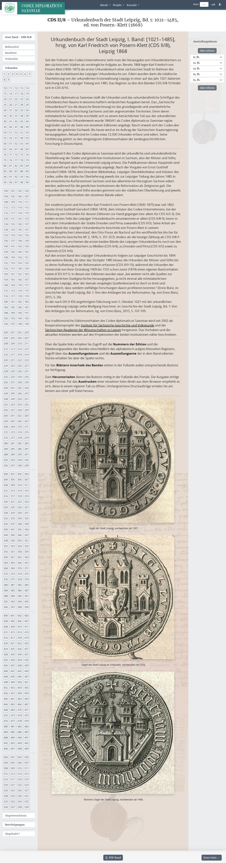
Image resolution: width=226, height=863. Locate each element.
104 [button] (6, 196)
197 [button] (13, 324)
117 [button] (13, 213)
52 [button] (16, 132)
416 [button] (6, 637)
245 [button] (13, 393)
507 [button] (26, 762)
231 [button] (26, 371)
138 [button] (20, 240)
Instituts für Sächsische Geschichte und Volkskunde (117, 325)
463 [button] (26, 698)
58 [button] (21, 138)
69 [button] (27, 149)
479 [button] (26, 721)
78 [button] (21, 160)
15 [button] (5, 93)
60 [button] (5, 143)
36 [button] (10, 116)
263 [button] (26, 415)
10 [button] (5, 88)
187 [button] (26, 307)
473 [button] (13, 715)
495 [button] (26, 743)
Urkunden (11, 67)
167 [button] (26, 279)
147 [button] (26, 252)
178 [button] (20, 296)
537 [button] (13, 807)
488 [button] (6, 737)
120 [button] (6, 218)
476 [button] (6, 721)
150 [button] (20, 257)
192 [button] (6, 318)
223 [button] (26, 360)
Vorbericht (11, 58)
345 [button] (13, 535)
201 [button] (13, 332)
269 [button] (13, 426)
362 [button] (20, 557)
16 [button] (10, 93)
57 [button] (16, 138)
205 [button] (13, 338)
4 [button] (17, 74)
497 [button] (13, 748)
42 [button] (16, 121)
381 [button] (13, 585)
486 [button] (20, 732)
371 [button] (26, 568)
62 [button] (16, 143)
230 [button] (20, 371)
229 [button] (13, 371)
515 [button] (26, 773)
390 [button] (20, 596)
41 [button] (10, 121)
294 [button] (20, 460)
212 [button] (6, 349)
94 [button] (27, 177)
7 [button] (29, 74)
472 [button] (6, 715)
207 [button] (26, 338)
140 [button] (6, 246)
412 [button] (6, 632)
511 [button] (26, 768)
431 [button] (26, 654)
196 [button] (6, 324)
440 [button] (6, 671)
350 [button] (20, 540)
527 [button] (26, 790)
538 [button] (20, 807)
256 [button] (6, 410)
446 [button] (20, 676)
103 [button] (26, 191)
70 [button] (5, 154)
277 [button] (13, 438)
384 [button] (6, 590)
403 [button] (26, 615)
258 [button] (20, 410)
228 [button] (6, 371)
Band (115, 857)
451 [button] (26, 682)
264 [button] (6, 421)
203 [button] (26, 332)
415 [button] (26, 632)
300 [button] (6, 474)
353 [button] (13, 546)
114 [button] (20, 207)
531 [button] (26, 796)
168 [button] (6, 285)
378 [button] (20, 579)
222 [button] (20, 360)
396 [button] (6, 607)
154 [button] (20, 263)
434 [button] (20, 660)
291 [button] (26, 454)
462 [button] (20, 698)
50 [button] (5, 132)
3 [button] (12, 74)
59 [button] (27, 138)
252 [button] (6, 404)
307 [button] (26, 479)
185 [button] (13, 307)
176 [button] (6, 296)
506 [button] (20, 762)
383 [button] (26, 585)
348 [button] (6, 540)
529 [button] (13, 796)
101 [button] (13, 191)
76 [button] (10, 160)
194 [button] (20, 318)
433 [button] (13, 660)
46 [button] (10, 127)
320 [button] (6, 501)
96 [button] (10, 182)
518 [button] (20, 779)
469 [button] (13, 710)
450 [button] (20, 682)
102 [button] (20, 191)
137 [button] (13, 240)
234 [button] (20, 377)
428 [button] (6, 654)
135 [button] (26, 235)
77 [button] (16, 160)
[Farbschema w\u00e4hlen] (220, 4)
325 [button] (13, 507)
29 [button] (27, 104)
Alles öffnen (207, 50)
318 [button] (20, 496)
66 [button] (10, 149)
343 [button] (26, 529)
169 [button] (13, 285)
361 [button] (13, 557)
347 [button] (26, 535)
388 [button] (6, 596)
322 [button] (20, 501)
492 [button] (6, 743)
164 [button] (6, 279)
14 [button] (27, 88)
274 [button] (20, 432)
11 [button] (10, 88)
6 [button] (25, 74)
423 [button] (26, 643)
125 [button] (13, 224)
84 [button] (27, 165)
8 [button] (4, 79)
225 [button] (13, 365)
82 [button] (16, 165)
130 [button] (20, 229)
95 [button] (5, 182)
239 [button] (26, 382)
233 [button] (13, 377)
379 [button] (26, 579)
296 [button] (6, 465)
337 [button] (13, 524)
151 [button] (26, 257)
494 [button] (20, 743)
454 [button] (20, 687)
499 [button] (26, 748)
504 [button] (6, 762)
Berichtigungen (15, 824)
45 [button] (5, 127)
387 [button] (26, 590)
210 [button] (20, 343)
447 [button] (26, 676)
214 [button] (20, 349)
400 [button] (6, 615)
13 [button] (21, 88)
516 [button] (6, 779)
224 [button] (6, 365)
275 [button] (26, 432)
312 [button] (6, 490)
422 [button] (20, 643)
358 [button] (20, 551)
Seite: (196, 4)
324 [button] (6, 507)
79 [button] (27, 160)
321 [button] (13, 501)
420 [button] (6, 643)
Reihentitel (12, 46)
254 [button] (20, 404)
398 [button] (20, 607)
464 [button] (6, 704)
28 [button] (21, 104)
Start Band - (18, 37)
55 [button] (5, 138)
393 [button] (13, 601)
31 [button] (10, 110)
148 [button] (6, 257)
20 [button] (5, 99)
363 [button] (26, 557)
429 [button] (13, 654)
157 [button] (13, 268)
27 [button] (16, 104)
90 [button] (5, 177)
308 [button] (6, 485)
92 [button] (16, 177)
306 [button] (20, 479)
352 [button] (6, 546)
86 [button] (10, 171)
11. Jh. (196, 57)
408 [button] (6, 626)
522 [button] (20, 785)
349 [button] (13, 540)
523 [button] (26, 785)
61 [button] (10, 143)
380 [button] (6, 585)
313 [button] (13, 490)
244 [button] (6, 393)
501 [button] (13, 757)
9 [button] (8, 79)
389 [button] (13, 596)
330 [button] (20, 513)
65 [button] (5, 149)
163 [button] (26, 274)
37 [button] (16, 116)
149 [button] (13, 257)
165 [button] (13, 279)
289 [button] (13, 454)
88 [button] (21, 171)
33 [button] (21, 110)
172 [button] (6, 290)
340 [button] (6, 529)
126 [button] (20, 224)
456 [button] (6, 693)
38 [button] (21, 116)
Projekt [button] (117, 5)
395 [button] (26, 601)
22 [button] (16, 99)
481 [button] (13, 726)
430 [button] (20, 654)
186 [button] (20, 307)
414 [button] (20, 632)
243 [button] (26, 388)
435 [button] (26, 660)
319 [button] (26, 496)
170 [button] (20, 285)
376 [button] (6, 579)
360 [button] (6, 557)
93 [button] (21, 177)
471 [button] (26, 710)
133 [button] (13, 235)
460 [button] (6, 698)
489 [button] (13, 737)
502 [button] (20, 757)
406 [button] (20, 621)
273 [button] (13, 432)
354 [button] (20, 546)
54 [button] (27, 132)
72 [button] (16, 154)
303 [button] (26, 474)
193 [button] (13, 318)
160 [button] (6, 274)
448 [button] (6, 682)
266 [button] (20, 421)
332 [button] (6, 518)
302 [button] (20, 474)
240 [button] (6, 388)
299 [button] (26, 465)
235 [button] (26, 377)
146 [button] (20, 252)
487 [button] (26, 732)
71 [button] (10, 154)
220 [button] (6, 360)
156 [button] (6, 268)
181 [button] (13, 301)
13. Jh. (196, 68)
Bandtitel (10, 52)
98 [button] (21, 182)
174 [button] (20, 290)
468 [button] (6, 710)
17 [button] (16, 93)
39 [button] (27, 116)
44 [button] (27, 121)
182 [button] (20, 301)
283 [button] (26, 443)
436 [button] (6, 665)
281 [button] (13, 443)
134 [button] (20, 235)
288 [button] (6, 454)
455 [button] (26, 687)
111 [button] (26, 202)
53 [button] (21, 132)
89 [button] (27, 171)
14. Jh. (196, 74)
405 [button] (13, 621)
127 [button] (26, 224)
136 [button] (6, 240)
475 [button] (26, 715)
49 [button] (27, 127)
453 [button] (13, 687)
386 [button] (20, 590)
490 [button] (20, 737)
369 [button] (13, 568)
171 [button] (26, 285)
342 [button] (20, 529)
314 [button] (20, 490)
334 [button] (20, 518)
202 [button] (20, 332)
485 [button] (13, 732)
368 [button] (6, 568)
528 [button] (6, 796)
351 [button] (26, 540)
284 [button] (6, 449)
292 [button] (6, 460)
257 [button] (13, 410)
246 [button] (20, 393)
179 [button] (26, 296)
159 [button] (26, 268)
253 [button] (13, 404)
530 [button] (20, 796)
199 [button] (26, 324)
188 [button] (6, 313)
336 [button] (6, 524)
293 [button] (13, 460)
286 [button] (20, 449)
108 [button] (6, 202)
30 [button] (5, 110)
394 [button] (20, 601)
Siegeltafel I (12, 833)
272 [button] (6, 432)
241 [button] (13, 388)
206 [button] (20, 338)
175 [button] (26, 290)
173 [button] (13, 290)
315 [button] (26, 490)
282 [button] (20, 443)
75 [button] (5, 160)
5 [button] (21, 74)
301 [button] (13, 474)
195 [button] (26, 318)
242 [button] (20, 388)
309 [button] (13, 485)
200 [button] (6, 332)
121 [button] (13, 218)
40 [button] (5, 121)
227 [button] (26, 365)
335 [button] (26, 518)
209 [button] (13, 343)
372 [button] (6, 574)
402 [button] (20, 615)
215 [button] (26, 349)
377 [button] (13, 579)
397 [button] (13, 607)
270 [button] (20, 426)
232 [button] (6, 377)
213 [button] (13, 349)
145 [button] (13, 252)
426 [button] (20, 649)
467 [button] (26, 704)
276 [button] (6, 438)
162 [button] (20, 274)
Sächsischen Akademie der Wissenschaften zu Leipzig (83, 330)
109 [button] (13, 202)
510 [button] (20, 768)
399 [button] (26, 607)
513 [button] (13, 773)
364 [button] (6, 562)
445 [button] (13, 676)
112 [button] (6, 207)
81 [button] (10, 165)
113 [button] (13, 207)
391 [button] (26, 596)
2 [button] (8, 74)
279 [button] (26, 438)
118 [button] (20, 213)
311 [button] (26, 485)
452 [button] (6, 687)
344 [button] (6, 535)
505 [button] (13, 762)
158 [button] (20, 268)
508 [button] (6, 768)
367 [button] (26, 562)
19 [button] (27, 93)
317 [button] (13, 496)
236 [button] (6, 382)
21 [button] (10, 99)
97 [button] (16, 182)
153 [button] (13, 263)
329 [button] (13, 513)
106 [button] (20, 196)
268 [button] (6, 426)
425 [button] (13, 649)
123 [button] (26, 218)
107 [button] (26, 196)
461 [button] (13, 698)
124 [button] (6, 224)
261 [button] (13, 415)
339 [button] (26, 524)
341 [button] (13, 529)
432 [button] (6, 660)
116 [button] (6, 213)
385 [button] (13, 590)
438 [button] (20, 665)
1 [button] (4, 74)
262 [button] (20, 415)
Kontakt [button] (132, 5)
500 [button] (6, 757)
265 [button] (13, 421)
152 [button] (6, 263)
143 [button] (26, 246)
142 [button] (20, 246)
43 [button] (21, 121)
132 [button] (6, 235)
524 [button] (6, 790)
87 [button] (16, 171)
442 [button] (20, 671)
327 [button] (26, 507)
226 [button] (20, 365)
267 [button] (26, 421)
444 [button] (6, 676)
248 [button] (6, 399)
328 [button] (6, 513)
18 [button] (21, 93)
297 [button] (13, 465)
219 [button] (26, 354)
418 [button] (20, 637)
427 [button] (26, 649)
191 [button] (26, 313)
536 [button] (6, 807)
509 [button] (13, 768)
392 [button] (6, 601)
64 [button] (27, 143)
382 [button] (20, 585)
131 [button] (26, 229)
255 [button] (26, 404)
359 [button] (26, 551)
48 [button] (21, 127)
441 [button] (13, 671)
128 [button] (6, 229)
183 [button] (26, 301)
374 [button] (20, 574)
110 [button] (20, 202)
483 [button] (26, 726)
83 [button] (21, 165)
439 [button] (26, 665)
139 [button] (26, 240)
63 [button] (21, 143)
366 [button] (20, 562)
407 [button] (26, 621)
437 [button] (13, 665)
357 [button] (13, 551)
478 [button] (20, 721)
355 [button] (26, 546)
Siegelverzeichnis (15, 815)
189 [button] (13, 313)
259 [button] (26, 410)
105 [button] (13, 196)
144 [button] (6, 252)
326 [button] (20, 507)
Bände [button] (104, 5)
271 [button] (26, 426)
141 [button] (13, 246)
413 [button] (13, 632)
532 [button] (6, 801)
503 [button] (26, 757)
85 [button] (5, 171)
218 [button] (20, 354)
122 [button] (20, 218)
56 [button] (10, 138)
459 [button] (26, 693)
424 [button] (6, 649)
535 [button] (26, 801)
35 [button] (5, 116)
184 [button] (6, 307)
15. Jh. (196, 79)
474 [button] (20, 715)
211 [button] (26, 343)
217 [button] (13, 354)
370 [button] (20, 568)
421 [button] (13, 643)
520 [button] (6, 785)
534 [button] (20, 801)
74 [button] (27, 154)
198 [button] (20, 324)
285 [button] (13, 449)
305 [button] (13, 479)
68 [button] (21, 149)
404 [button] (6, 621)
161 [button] (13, 274)
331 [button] (26, 513)
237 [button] (13, 382)
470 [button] (20, 710)
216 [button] (6, 354)
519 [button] (26, 779)
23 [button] (21, 99)
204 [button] (6, 338)
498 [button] (20, 748)
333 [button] (13, 518)
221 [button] (13, 360)
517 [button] (13, 779)
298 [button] (20, 465)
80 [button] (5, 165)
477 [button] (13, 721)
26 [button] (10, 104)
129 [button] (13, 229)
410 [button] (20, 626)
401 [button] (13, 615)
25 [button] (5, 104)
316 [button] (6, 496)
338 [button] (20, 524)
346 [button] (20, 535)
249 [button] (13, 399)
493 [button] (13, 743)
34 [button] (27, 110)
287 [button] (26, 449)
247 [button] (26, 393)
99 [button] (27, 182)
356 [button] (6, 551)
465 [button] (13, 704)
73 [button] (21, 154)
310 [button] (20, 485)
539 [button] (26, 807)
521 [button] (13, 785)
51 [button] (10, 132)
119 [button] (26, 213)
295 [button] (26, 460)
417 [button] (13, 637)
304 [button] (6, 479)
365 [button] (13, 562)
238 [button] (20, 382)
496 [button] (6, 748)
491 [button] (26, 737)
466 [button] (20, 704)
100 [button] (6, 191)
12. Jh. (196, 62)
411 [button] (26, 626)
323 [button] (26, 501)
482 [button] (20, 726)
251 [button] (26, 399)
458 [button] (20, 693)
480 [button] (6, 726)
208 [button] (6, 343)
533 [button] (13, 801)
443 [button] (26, 671)
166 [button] (20, 279)
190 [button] (20, 313)
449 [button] (13, 682)
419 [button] (26, 637)
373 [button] (13, 574)
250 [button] (20, 399)
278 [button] (20, 438)
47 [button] (16, 127)
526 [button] (20, 790)
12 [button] (16, 88)
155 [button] (26, 263)
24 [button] (27, 99)
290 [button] (20, 454)
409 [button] (13, 626)
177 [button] (13, 296)
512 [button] (6, 773)
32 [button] (16, 110)
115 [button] (26, 207)
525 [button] (13, 790)
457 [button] (13, 693)
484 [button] (6, 732)
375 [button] (26, 574)
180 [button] (6, 301)
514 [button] (20, 773)
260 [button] (6, 415)
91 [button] (10, 177)
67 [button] (16, 149)
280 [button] (6, 443)
